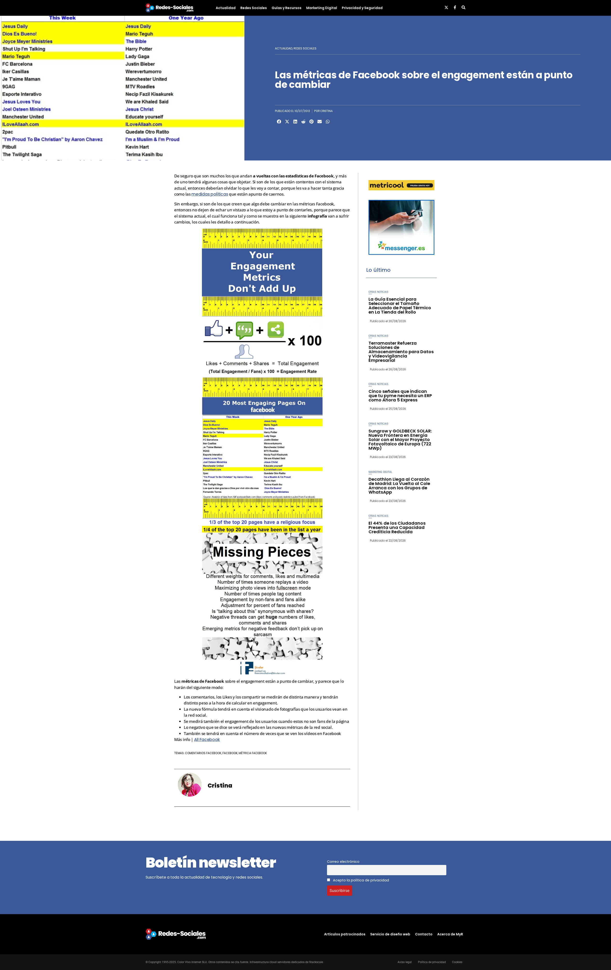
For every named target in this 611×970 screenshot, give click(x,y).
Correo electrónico (343, 861)
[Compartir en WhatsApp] (328, 121)
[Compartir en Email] (320, 121)
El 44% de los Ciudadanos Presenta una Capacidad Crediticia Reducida (397, 527)
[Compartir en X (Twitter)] (287, 121)
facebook (229, 753)
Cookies (457, 962)
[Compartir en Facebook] (279, 121)
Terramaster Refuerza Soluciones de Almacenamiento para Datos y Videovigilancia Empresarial (401, 351)
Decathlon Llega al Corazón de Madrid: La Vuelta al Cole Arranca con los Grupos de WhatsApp (399, 485)
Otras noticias (378, 292)
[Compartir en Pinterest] (311, 121)
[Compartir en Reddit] (303, 121)
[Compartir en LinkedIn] (295, 121)
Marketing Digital (321, 7)
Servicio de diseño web (390, 934)
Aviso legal (405, 962)
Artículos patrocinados (344, 934)
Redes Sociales (253, 7)
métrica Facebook (253, 753)
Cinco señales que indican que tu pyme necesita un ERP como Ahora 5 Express (400, 395)
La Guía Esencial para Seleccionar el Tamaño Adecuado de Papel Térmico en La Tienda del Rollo (400, 305)
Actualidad (226, 7)
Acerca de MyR (450, 934)
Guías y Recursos (286, 7)
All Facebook (207, 739)
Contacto (423, 934)
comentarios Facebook (203, 753)
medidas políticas (209, 194)
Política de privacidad (432, 962)
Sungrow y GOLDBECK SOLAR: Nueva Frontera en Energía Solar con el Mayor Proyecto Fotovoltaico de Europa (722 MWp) (400, 439)
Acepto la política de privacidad (360, 880)
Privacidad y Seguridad (362, 7)
